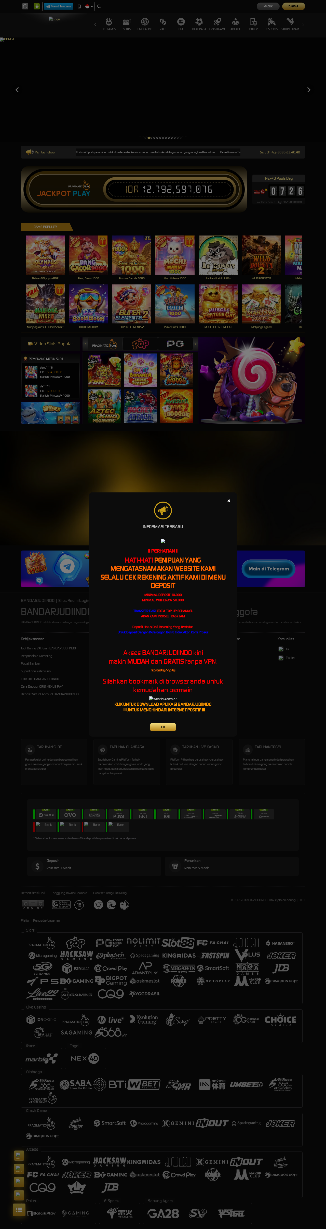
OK (163, 727)
